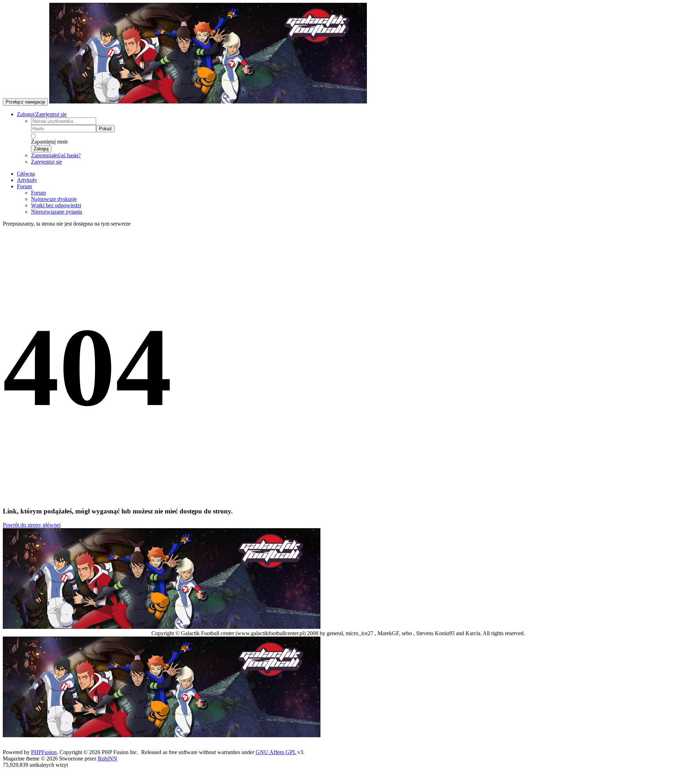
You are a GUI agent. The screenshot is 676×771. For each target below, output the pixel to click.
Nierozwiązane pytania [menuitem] (56, 212)
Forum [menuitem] (38, 193)
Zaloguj (41, 148)
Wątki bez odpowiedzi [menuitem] (56, 205)
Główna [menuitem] (26, 174)
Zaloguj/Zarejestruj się (42, 114)
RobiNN (107, 758)
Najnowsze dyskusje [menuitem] (54, 199)
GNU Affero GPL (276, 752)
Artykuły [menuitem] (27, 180)
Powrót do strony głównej (32, 525)
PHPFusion (44, 752)
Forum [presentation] (24, 186)
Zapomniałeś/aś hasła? (56, 155)
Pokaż (105, 128)
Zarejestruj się (46, 162)
